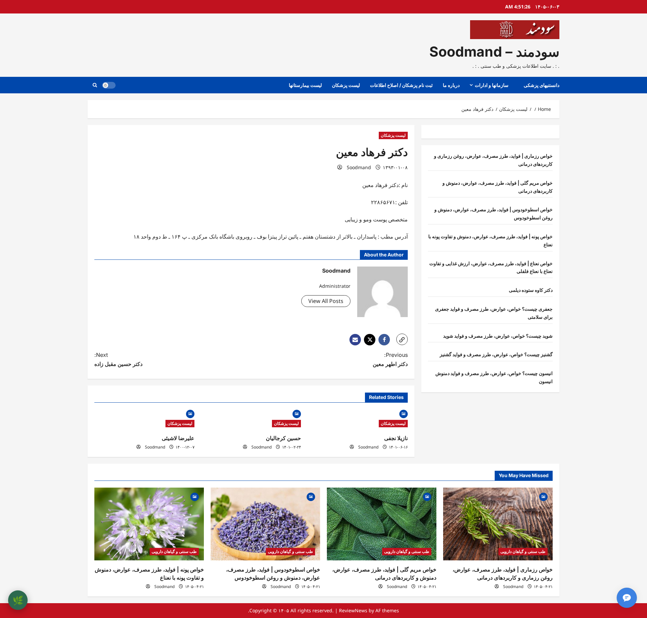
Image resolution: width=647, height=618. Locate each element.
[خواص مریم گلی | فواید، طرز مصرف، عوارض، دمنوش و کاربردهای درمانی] (381, 524)
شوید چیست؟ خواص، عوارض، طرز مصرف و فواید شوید (498, 335)
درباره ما (451, 85)
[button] (95, 85)
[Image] (403, 413)
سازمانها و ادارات (492, 85)
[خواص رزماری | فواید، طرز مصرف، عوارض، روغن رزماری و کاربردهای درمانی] (498, 524)
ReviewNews (353, 610)
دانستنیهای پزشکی (541, 85)
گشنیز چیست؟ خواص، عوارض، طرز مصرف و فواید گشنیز (496, 354)
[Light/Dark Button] (109, 85)
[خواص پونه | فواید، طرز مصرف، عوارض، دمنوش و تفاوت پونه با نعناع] (149, 524)
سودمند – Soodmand (494, 51)
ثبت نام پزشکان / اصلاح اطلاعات (401, 85)
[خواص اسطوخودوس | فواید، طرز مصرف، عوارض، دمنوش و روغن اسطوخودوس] (265, 524)
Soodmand (359, 167)
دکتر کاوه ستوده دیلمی (531, 290)
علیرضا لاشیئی (178, 438)
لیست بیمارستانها (305, 85)
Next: (118, 359)
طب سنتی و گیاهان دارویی (523, 551)
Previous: (390, 359)
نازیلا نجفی (396, 438)
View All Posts (325, 301)
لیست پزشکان (346, 85)
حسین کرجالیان (283, 438)
